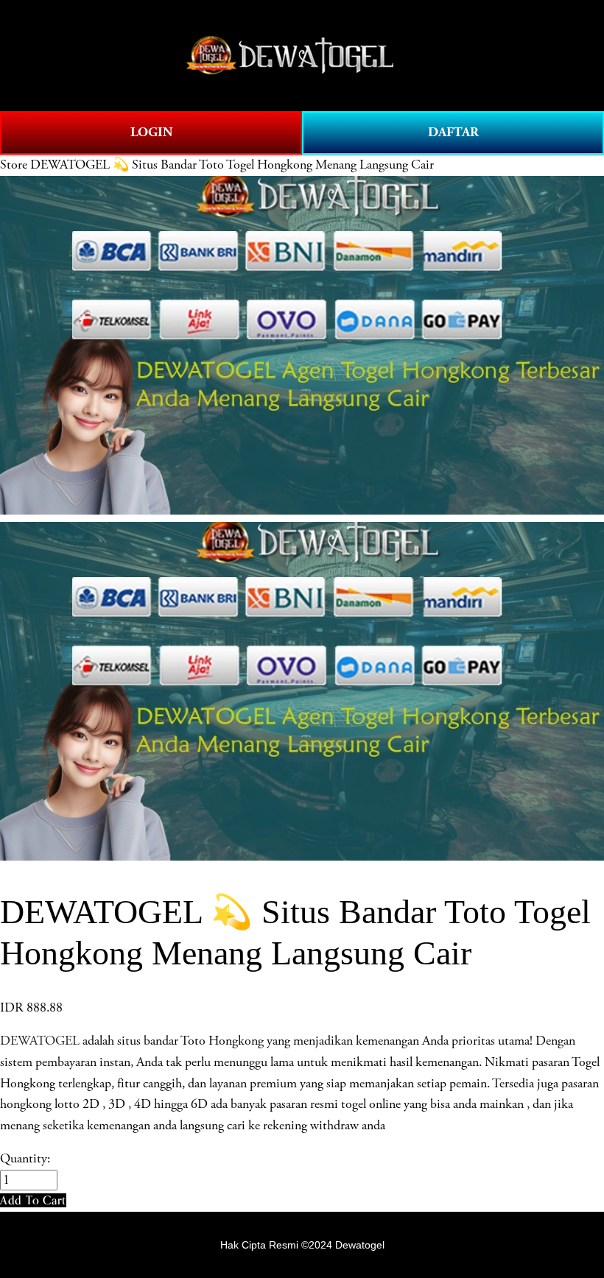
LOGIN (151, 132)
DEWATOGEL (40, 1041)
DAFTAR (453, 132)
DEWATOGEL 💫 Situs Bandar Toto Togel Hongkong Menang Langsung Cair (232, 165)
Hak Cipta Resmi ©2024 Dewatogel (302, 1245)
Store (13, 165)
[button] (33, 1200)
